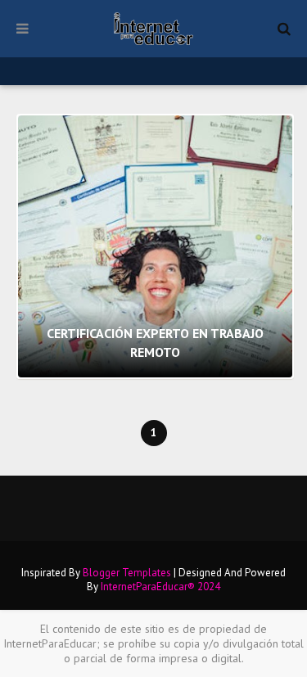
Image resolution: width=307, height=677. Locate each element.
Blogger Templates (127, 573)
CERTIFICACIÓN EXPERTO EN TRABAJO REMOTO (155, 342)
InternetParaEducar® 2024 (160, 587)
